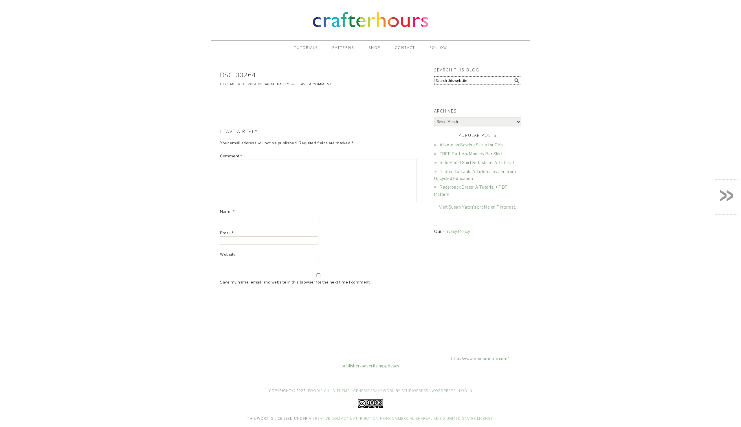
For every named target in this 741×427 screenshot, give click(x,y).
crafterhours (370, 17)
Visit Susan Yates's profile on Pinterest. (477, 207)
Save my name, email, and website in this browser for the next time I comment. (295, 282)
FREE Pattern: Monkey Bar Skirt (471, 154)
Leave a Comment (314, 84)
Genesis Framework (374, 390)
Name (227, 211)
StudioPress (414, 390)
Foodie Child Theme (329, 390)
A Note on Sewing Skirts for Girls (472, 145)
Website (228, 254)
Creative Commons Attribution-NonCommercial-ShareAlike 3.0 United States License (402, 418)
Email (227, 232)
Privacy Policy (456, 231)
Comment (231, 156)
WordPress (444, 390)
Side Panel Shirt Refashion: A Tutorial (477, 162)
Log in (465, 390)
